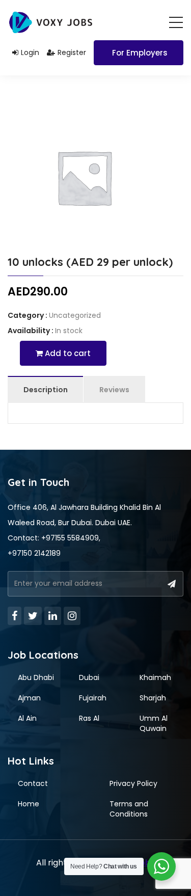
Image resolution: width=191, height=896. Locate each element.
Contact (33, 783)
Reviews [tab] (114, 390)
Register (72, 52)
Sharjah (153, 698)
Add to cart (67, 353)
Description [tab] (45, 390)
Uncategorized (75, 315)
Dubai (89, 677)
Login (30, 52)
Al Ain (27, 718)
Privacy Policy (133, 783)
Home (28, 804)
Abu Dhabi (36, 677)
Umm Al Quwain (154, 723)
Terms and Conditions (129, 809)
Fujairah (92, 698)
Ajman (29, 698)
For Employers (140, 52)
